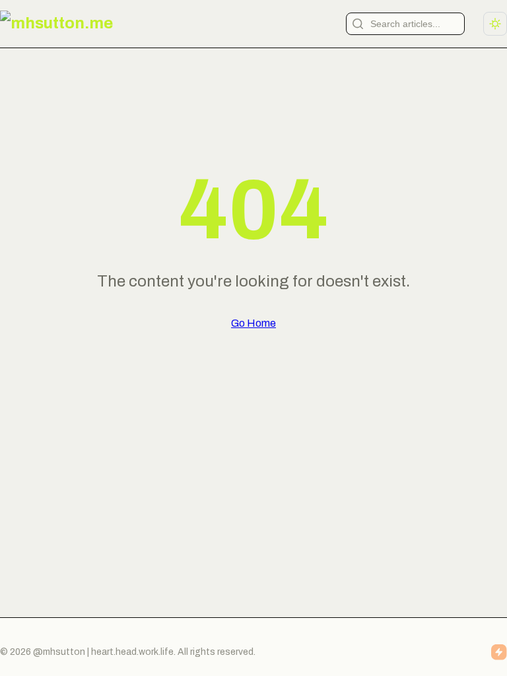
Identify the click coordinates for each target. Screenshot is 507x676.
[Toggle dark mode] (495, 24)
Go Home (253, 323)
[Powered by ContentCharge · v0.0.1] (499, 652)
